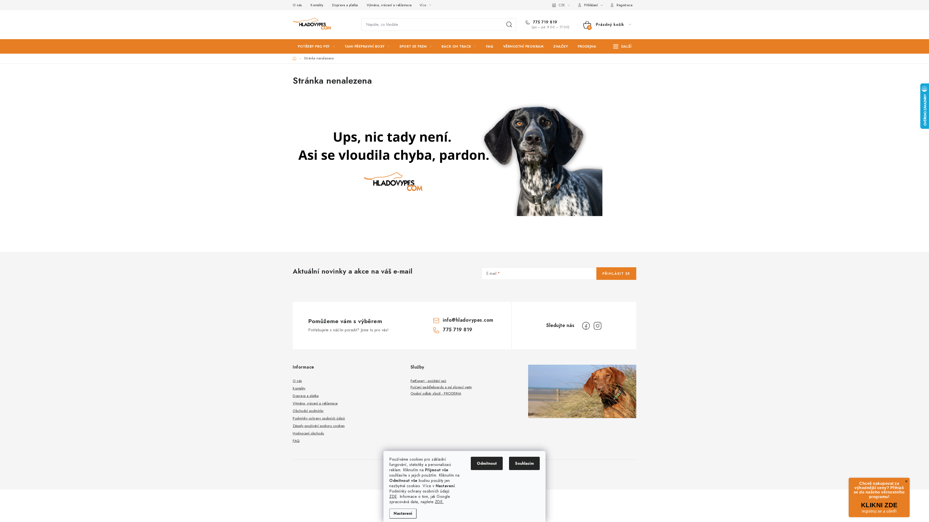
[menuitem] (316, 46)
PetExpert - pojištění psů (428, 380)
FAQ (296, 440)
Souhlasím (524, 463)
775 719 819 (544, 22)
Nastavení (403, 513)
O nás (297, 5)
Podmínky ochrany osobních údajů (319, 418)
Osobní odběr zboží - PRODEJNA (436, 393)
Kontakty (317, 5)
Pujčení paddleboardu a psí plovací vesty (441, 387)
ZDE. (439, 502)
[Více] (622, 46)
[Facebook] (586, 326)
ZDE (393, 496)
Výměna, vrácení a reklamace (389, 5)
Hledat (509, 24)
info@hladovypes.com (468, 320)
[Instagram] (597, 326)
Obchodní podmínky (308, 410)
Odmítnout (487, 463)
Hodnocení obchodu (308, 433)
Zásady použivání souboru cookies (319, 425)
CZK (562, 5)
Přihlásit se (616, 273)
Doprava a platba (345, 5)
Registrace (624, 5)
